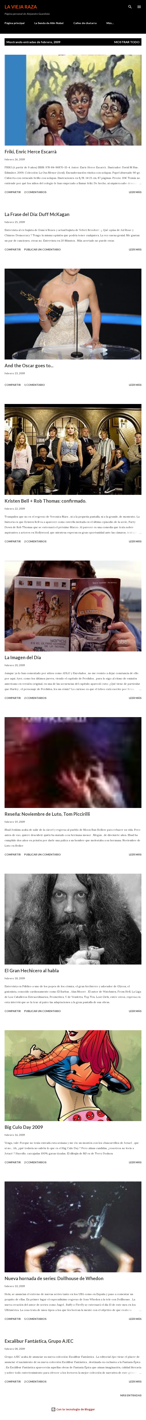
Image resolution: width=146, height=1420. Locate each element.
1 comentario (34, 384)
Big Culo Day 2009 (24, 1127)
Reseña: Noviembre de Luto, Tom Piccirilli (47, 814)
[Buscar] (130, 7)
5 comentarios (35, 1318)
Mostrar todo (127, 42)
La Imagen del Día (23, 657)
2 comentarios (35, 192)
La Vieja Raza (21, 6)
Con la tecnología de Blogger (75, 1409)
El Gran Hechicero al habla (32, 970)
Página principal (15, 23)
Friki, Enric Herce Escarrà (30, 151)
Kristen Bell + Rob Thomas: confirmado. (45, 501)
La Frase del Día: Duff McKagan (37, 214)
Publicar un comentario (42, 249)
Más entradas (130, 1395)
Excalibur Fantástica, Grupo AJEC (39, 1341)
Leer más (135, 192)
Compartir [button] (13, 192)
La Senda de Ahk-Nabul (48, 23)
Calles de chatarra (85, 23)
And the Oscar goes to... (29, 365)
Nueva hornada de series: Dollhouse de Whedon (54, 1278)
